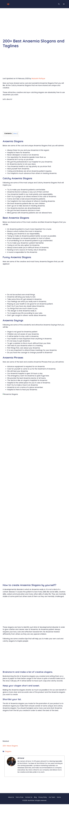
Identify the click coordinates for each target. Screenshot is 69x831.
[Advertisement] (34, 25)
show (15, 133)
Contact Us (28, 797)
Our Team (52, 797)
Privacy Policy (42, 797)
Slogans (8, 751)
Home (59, 797)
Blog (35, 797)
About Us (11, 797)
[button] (58, 4)
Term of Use (19, 797)
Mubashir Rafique (38, 78)
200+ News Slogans (10, 746)
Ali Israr (21, 758)
